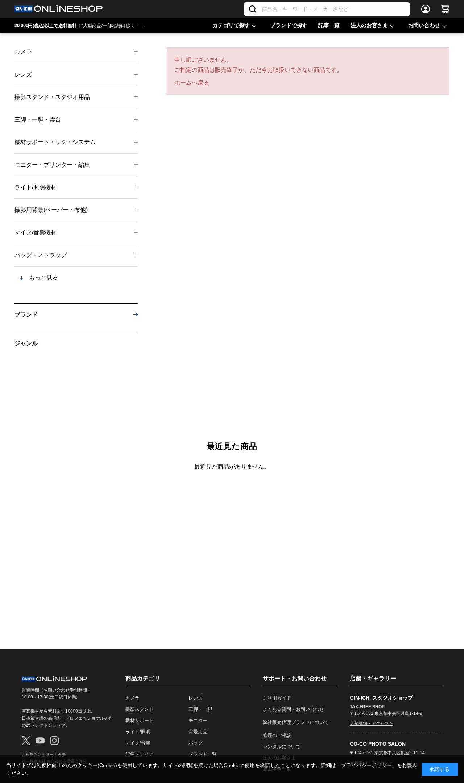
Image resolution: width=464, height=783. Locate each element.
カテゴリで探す (231, 25)
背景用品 (197, 731)
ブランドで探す (288, 25)
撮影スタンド (139, 709)
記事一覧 (329, 25)
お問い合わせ (424, 25)
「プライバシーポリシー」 (366, 765)
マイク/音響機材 (35, 232)
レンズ (23, 74)
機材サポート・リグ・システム (55, 142)
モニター (197, 720)
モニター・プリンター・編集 (52, 165)
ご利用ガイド (277, 698)
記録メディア (139, 754)
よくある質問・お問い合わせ (293, 709)
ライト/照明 (137, 731)
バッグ (195, 743)
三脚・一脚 (200, 709)
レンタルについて (282, 746)
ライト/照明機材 (35, 187)
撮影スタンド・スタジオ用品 (52, 97)
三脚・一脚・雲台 (37, 119)
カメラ (23, 52)
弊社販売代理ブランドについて (296, 722)
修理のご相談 (277, 735)
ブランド (26, 315)
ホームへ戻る (191, 82)
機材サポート (139, 720)
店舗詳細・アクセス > (371, 723)
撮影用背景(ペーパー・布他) (51, 210)
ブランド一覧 (202, 754)
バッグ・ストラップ (40, 255)
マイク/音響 (137, 743)
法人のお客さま (369, 25)
